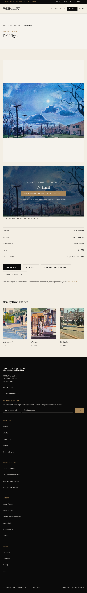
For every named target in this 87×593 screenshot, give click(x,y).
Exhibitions (7, 439)
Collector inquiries (9, 468)
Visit (57, 2)
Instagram (79, 2)
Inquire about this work (56, 267)
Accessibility (7, 523)
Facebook (6, 558)
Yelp (4, 571)
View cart (31, 267)
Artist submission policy (12, 517)
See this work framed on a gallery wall (43, 194)
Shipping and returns (10, 487)
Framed (11, 8)
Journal (5, 445)
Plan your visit (8, 510)
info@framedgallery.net (11, 393)
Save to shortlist (15, 274)
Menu (81, 9)
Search (54, 8)
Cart (62, 8)
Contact (67, 2)
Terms (5, 536)
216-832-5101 (72, 282)
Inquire (72, 9)
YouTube (6, 565)
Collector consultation (11, 475)
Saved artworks (8, 452)
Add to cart (12, 267)
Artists (5, 433)
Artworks (15, 25)
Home (5, 25)
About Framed (8, 504)
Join (79, 410)
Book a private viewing (11, 481)
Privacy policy (8, 529)
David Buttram (78, 230)
